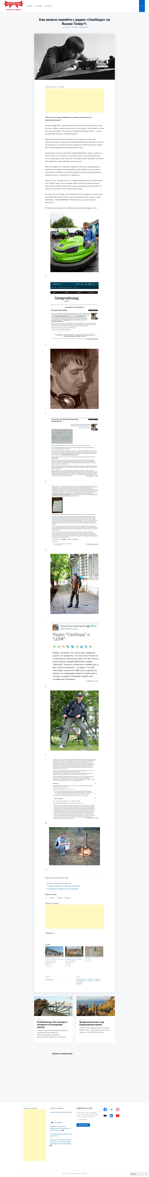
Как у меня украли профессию (60, 883)
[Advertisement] (74, 101)
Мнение (90, 980)
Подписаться (83, 1125)
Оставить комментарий (79, 27)
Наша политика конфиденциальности (61, 1112)
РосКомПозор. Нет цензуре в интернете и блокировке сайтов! (52, 1024)
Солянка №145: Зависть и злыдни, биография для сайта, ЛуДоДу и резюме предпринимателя (54, 960)
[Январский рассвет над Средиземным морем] (96, 1006)
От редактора (49, 979)
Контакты (48, 6)
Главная (29, 6)
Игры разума (81, 980)
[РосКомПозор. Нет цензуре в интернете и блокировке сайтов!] (53, 1006)
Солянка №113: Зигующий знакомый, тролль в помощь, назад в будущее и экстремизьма (73, 960)
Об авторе (38, 6)
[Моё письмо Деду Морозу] (94, 951)
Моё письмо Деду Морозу (92, 957)
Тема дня (40, 1019)
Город (81, 1019)
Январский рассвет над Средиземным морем (91, 1023)
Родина (97, 980)
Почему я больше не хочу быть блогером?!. (64, 886)
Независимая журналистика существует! (64, 889)
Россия (79, 983)
